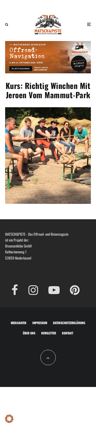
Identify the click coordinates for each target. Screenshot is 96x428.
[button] (9, 419)
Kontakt (67, 333)
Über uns (29, 333)
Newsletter (48, 333)
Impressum (39, 323)
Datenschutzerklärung (69, 323)
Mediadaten (18, 323)
